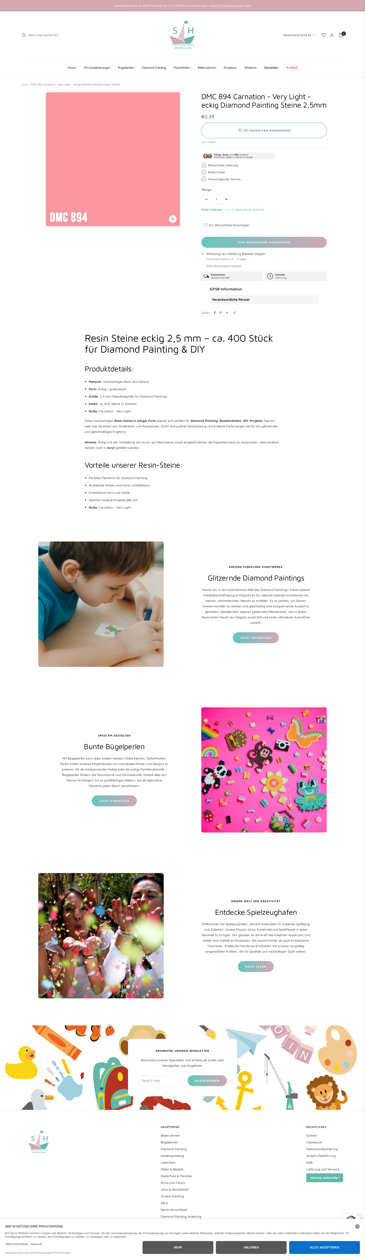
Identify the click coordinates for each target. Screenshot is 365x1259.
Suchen (311, 1135)
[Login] (332, 35)
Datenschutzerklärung (322, 1149)
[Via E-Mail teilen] (234, 312)
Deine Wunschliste (174, 1210)
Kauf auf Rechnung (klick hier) (230, 5)
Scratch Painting (172, 1196)
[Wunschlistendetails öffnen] (323, 35)
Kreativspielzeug (172, 1155)
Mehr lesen (255, 966)
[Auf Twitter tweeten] (227, 312)
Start (25, 84)
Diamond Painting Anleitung (181, 1216)
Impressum (314, 1142)
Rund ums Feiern (173, 1183)
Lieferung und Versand (322, 1169)
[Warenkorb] (341, 35)
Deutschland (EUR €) (297, 35)
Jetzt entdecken (255, 637)
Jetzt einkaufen (114, 801)
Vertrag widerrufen (325, 1177)
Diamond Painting (174, 1149)
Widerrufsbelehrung (321, 1155)
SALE (164, 1203)
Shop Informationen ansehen (223, 265)
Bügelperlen (169, 1142)
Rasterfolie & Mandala (176, 1176)
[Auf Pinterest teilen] (220, 312)
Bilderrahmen (170, 1135)
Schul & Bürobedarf (175, 1189)
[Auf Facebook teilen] (215, 312)
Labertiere (168, 1162)
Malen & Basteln (172, 1169)
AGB (309, 1162)
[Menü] (358, 1215)
